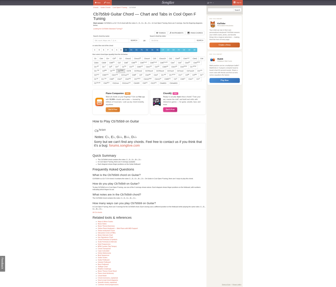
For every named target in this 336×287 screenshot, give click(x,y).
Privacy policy (236, 284)
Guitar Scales (102, 257)
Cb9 (145, 83)
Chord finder (102, 276)
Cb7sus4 (170, 71)
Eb (137, 50)
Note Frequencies (104, 244)
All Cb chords (97, 212)
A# (189, 50)
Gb (147, 50)
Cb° (120, 59)
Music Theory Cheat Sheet (107, 271)
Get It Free (112, 109)
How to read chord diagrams (108, 280)
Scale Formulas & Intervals (107, 242)
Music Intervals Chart (105, 235)
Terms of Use (226, 284)
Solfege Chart (103, 267)
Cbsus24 (162, 59)
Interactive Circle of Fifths (107, 233)
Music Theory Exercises (106, 226)
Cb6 (201, 59)
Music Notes (102, 224)
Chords (95, 7)
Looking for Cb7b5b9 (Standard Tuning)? (108, 29)
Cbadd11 (163, 83)
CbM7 (140, 67)
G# (184, 50)
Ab (152, 50)
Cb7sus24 (190, 71)
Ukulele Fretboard (104, 262)
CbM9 (167, 79)
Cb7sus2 (180, 71)
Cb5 (154, 59)
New (99, 3)
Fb (142, 50)
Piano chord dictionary (106, 273)
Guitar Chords (106, 7)
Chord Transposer (104, 249)
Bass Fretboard (103, 264)
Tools (108, 3)
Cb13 (154, 83)
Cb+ (107, 59)
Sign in (238, 3)
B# (195, 50)
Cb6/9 (104, 63)
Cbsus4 (147, 59)
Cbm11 (147, 79)
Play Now (225, 80)
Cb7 (119, 63)
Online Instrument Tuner (106, 231)
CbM (112, 63)
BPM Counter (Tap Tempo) (107, 246)
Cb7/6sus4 (149, 71)
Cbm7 (149, 67)
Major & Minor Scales (105, 222)
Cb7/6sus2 (138, 71)
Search (134, 40)
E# (174, 50)
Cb (126, 50)
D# (168, 50)
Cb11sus (116, 83)
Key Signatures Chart (105, 237)
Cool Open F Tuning (120, 7)
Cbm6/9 (136, 83)
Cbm (101, 59)
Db (131, 50)
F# (179, 50)
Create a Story (224, 45)
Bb (158, 50)
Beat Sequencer (103, 255)
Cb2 (170, 59)
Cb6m (96, 63)
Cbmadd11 (174, 83)
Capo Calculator (103, 251)
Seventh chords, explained (107, 282)
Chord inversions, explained (108, 278)
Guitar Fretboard (103, 260)
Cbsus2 (128, 59)
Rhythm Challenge (104, 269)
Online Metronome (104, 253)
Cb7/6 (129, 71)
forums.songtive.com (124, 145)
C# (163, 50)
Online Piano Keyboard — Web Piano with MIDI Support (118, 228)
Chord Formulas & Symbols (107, 240)
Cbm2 (195, 59)
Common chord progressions (108, 285)
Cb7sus (125, 75)
